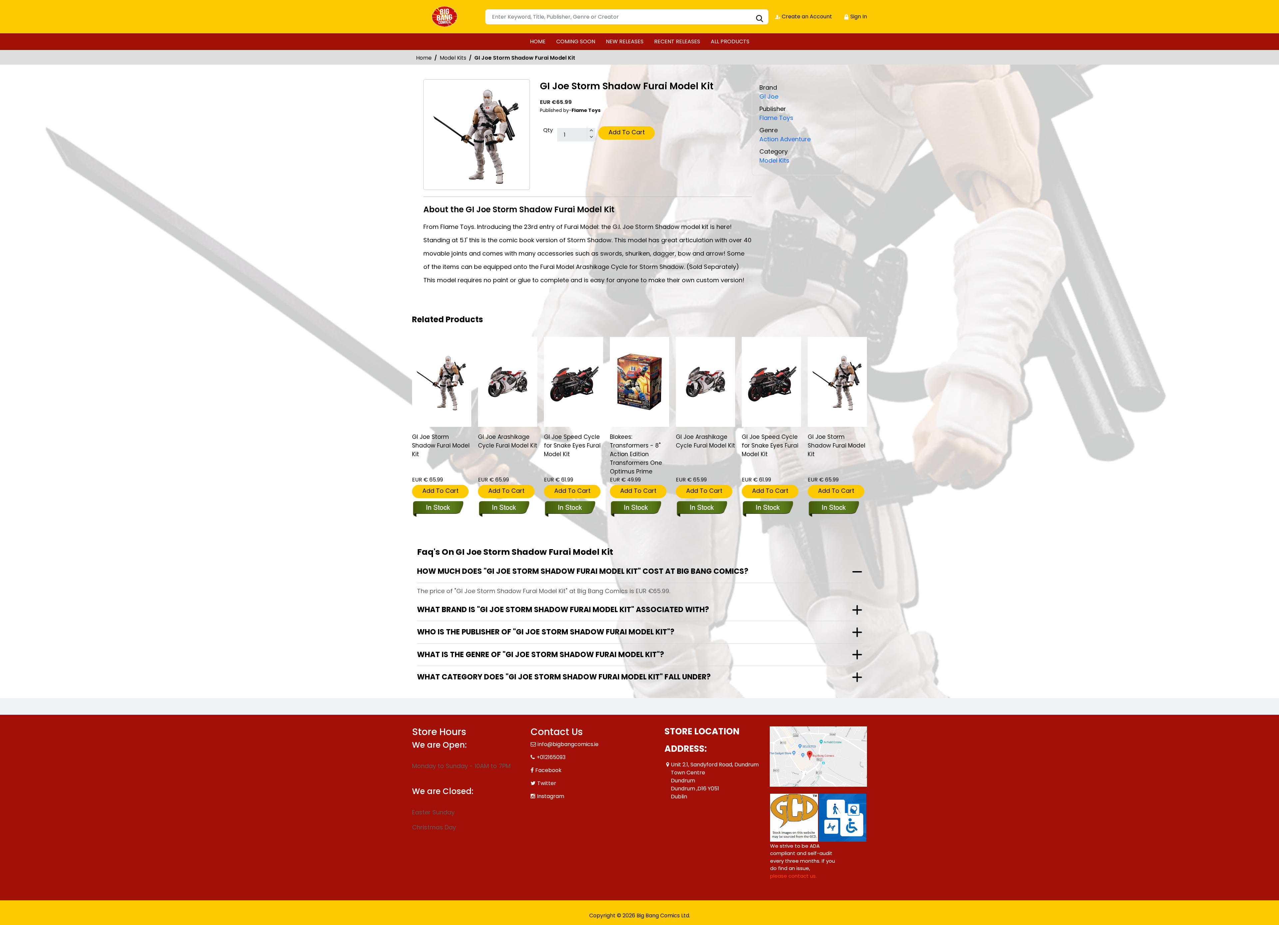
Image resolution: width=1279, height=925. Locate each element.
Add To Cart (627, 132)
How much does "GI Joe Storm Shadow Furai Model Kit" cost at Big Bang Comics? (582, 571)
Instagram (550, 796)
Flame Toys (776, 118)
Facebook (548, 770)
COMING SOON (575, 41)
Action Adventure (785, 139)
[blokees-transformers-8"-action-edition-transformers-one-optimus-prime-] (639, 382)
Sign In (858, 16)
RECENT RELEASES (677, 41)
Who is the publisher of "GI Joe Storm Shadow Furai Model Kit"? (545, 632)
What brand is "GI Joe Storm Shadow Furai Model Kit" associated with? (563, 609)
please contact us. (793, 875)
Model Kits (453, 58)
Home (424, 58)
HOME (538, 41)
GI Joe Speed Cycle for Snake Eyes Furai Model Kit (572, 445)
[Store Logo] (445, 16)
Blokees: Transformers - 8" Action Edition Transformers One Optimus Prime (636, 454)
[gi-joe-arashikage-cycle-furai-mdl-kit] (507, 382)
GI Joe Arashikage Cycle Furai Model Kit (507, 441)
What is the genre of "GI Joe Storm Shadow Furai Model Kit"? (540, 654)
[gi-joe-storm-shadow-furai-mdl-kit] (441, 382)
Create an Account (806, 16)
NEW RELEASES (624, 41)
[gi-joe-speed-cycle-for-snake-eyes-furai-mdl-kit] (573, 382)
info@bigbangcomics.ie (568, 744)
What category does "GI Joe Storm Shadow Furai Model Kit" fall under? (564, 677)
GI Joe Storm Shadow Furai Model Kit (441, 445)
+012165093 (551, 757)
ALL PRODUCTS (730, 41)
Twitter (546, 783)
